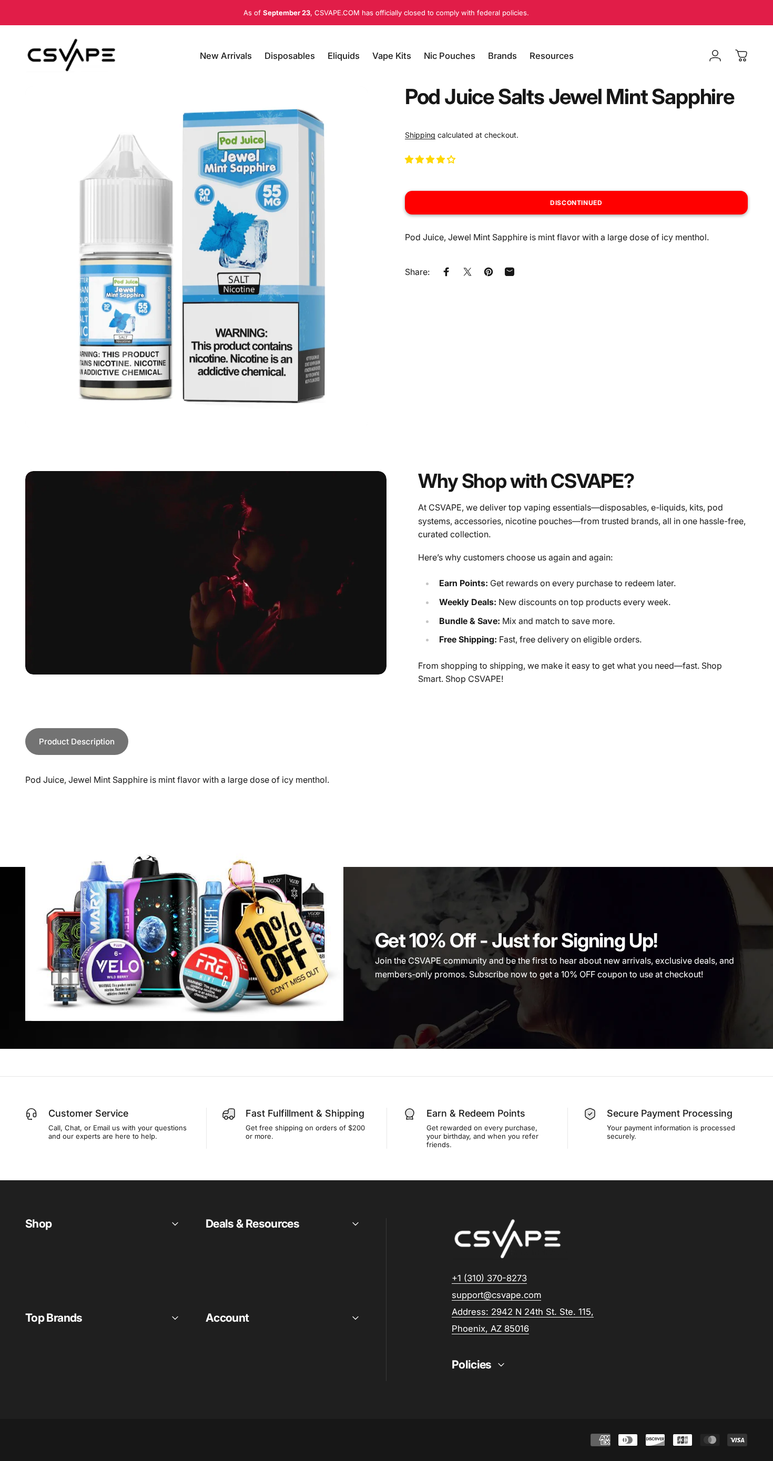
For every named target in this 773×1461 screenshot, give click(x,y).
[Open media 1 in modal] (196, 257)
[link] (523, 1311)
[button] (431, 159)
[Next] (340, 277)
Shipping (420, 134)
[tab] (76, 741)
